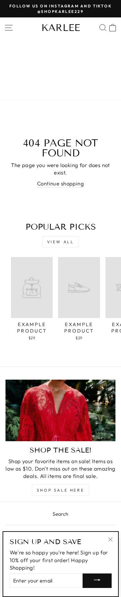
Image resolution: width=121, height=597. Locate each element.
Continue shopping (60, 183)
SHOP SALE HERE (60, 490)
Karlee (60, 28)
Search (60, 514)
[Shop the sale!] (60, 411)
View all (60, 241)
